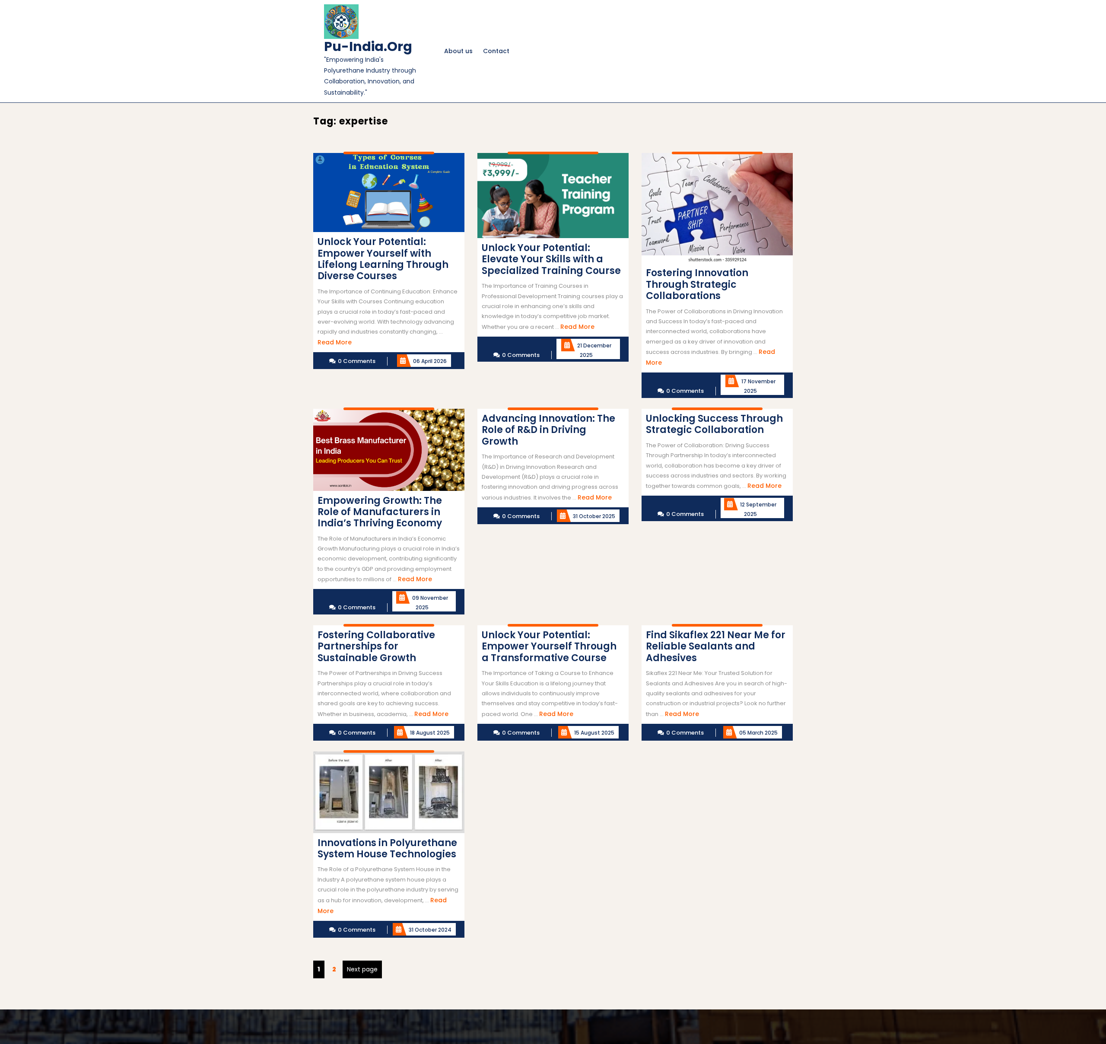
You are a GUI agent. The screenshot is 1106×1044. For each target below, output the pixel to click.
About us (458, 51)
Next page (362, 969)
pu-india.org (368, 46)
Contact (496, 51)
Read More (335, 342)
